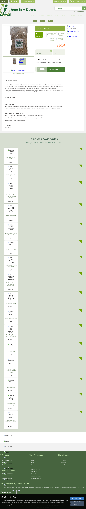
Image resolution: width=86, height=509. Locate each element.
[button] (51, 51)
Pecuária (33, 467)
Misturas (42, 20)
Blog (3, 464)
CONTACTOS (81, 15)
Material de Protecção (36, 469)
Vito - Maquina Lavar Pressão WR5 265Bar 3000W (11, 196)
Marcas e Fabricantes (18, 73)
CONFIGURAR (77, 501)
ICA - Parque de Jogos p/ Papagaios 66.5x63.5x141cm (11, 284)
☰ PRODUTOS (40, 15)
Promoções (63, 462)
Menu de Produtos (65, 458)
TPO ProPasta (11, 351)
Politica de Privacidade (7, 476)
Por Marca (63, 460)
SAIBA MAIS (77, 504)
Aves (35, 20)
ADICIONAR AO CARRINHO (56, 69)
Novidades (63, 464)
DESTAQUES (71, 15)
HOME (33, 15)
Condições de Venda (7, 478)
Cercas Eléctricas (35, 473)
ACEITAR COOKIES (77, 498)
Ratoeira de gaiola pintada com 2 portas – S (11, 422)
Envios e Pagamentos (7, 467)
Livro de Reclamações (7, 473)
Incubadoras (34, 471)
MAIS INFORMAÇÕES (11, 80)
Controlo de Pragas (35, 478)
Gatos (32, 462)
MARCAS (63, 15)
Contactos (4, 462)
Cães (32, 460)
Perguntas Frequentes (7, 460)
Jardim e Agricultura (36, 476)
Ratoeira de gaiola (11, 387)
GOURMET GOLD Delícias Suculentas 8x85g (11, 371)
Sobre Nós (4, 458)
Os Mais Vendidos (65, 467)
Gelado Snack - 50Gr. (11, 250)
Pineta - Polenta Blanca (11, 318)
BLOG (56, 15)
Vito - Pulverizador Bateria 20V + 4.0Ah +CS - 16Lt (11, 215)
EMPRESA (49, 15)
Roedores (33, 464)
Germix (50, 20)
